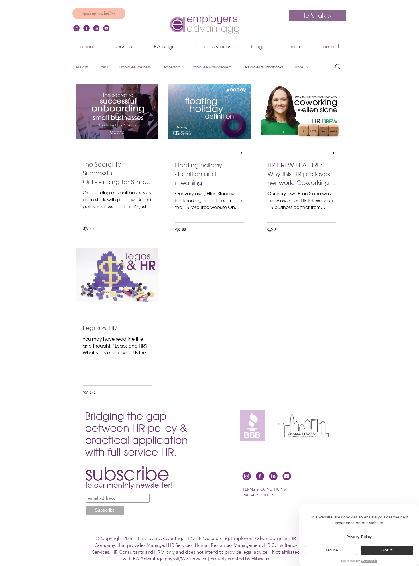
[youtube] (106, 28)
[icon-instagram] (76, 28)
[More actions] (150, 151)
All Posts (82, 67)
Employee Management (211, 67)
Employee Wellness (134, 67)
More (298, 67)
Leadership (171, 67)
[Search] (338, 67)
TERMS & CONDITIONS (264, 489)
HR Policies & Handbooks (263, 67)
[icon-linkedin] (96, 28)
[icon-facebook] (86, 28)
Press (104, 67)
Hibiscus (260, 558)
